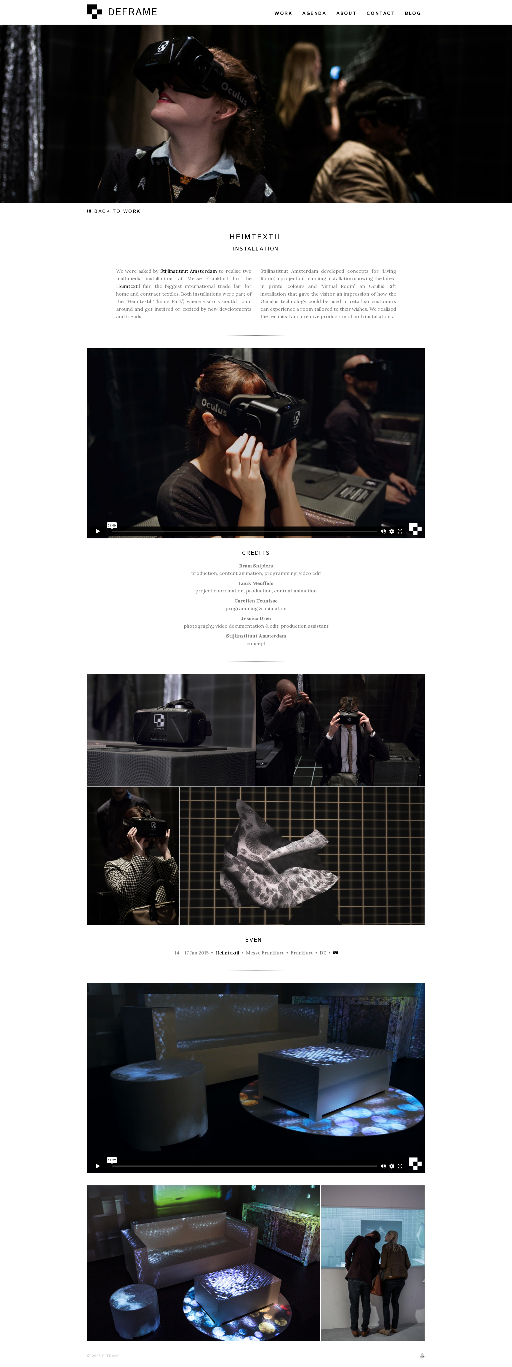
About (346, 13)
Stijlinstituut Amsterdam (188, 271)
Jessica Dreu (256, 618)
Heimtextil (128, 286)
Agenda (314, 13)
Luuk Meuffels (256, 583)
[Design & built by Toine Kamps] (422, 1356)
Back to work (116, 211)
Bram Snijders (256, 566)
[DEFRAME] (94, 11)
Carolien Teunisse (256, 601)
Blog (413, 13)
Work (283, 13)
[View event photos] (335, 953)
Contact (381, 13)
